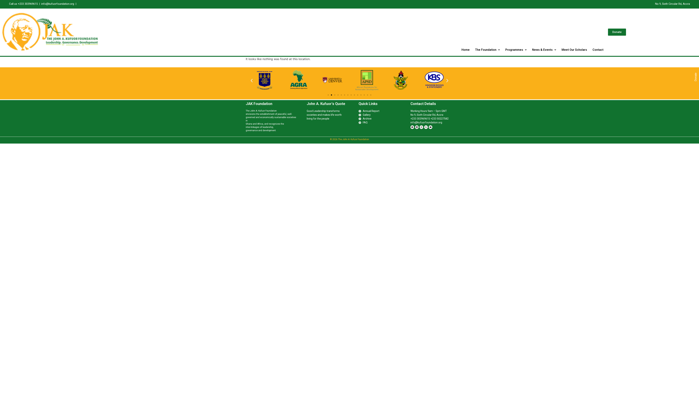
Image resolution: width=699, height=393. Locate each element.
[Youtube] (430, 127)
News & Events (542, 49)
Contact (598, 49)
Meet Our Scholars (574, 49)
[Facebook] (412, 127)
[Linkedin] (417, 127)
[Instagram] (421, 127)
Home (465, 49)
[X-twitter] (426, 127)
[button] (487, 50)
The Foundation (485, 49)
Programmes (514, 49)
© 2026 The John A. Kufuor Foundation (349, 139)
